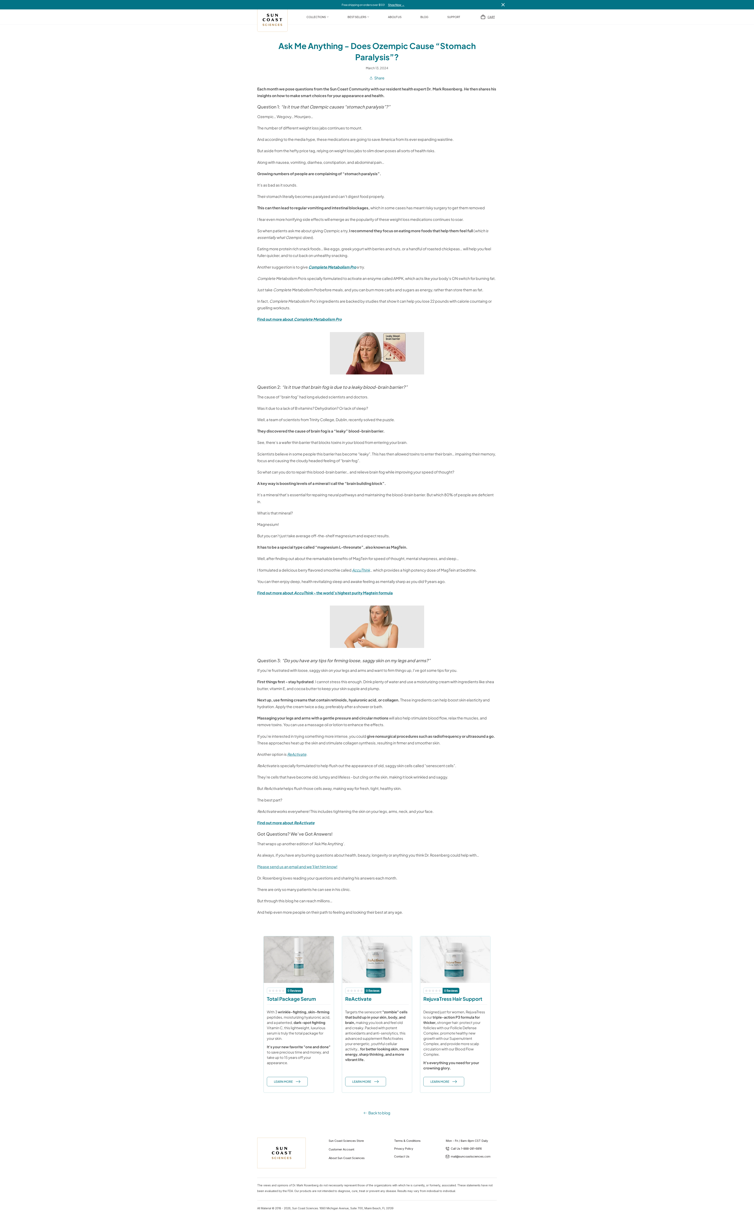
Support (453, 17)
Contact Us (401, 1156)
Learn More (283, 1081)
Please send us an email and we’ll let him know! (297, 866)
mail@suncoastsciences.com (470, 1156)
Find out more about (299, 319)
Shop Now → (396, 4)
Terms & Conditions (407, 1141)
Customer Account (341, 1149)
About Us (395, 17)
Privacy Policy (403, 1148)
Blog (424, 17)
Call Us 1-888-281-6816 (466, 1148)
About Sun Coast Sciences (347, 1158)
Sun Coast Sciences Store (346, 1141)
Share (379, 78)
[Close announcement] (503, 4)
